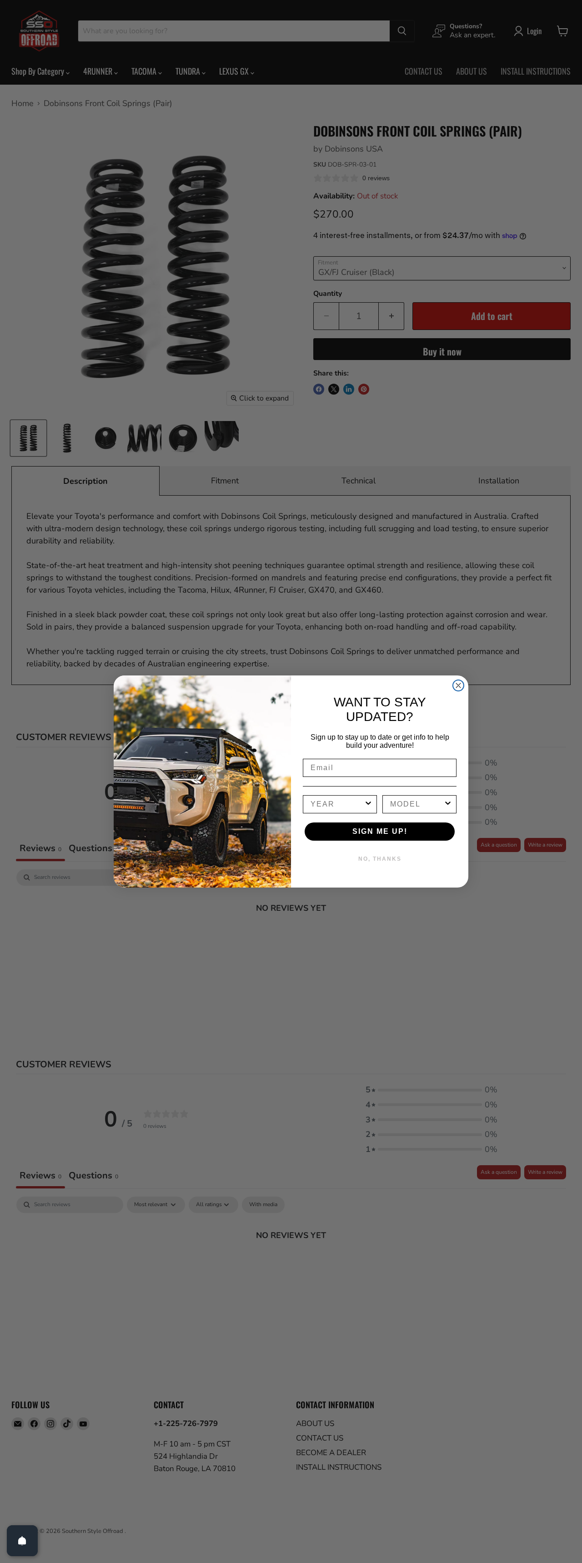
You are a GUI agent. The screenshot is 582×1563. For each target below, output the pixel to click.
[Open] (22, 1540)
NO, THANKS (379, 859)
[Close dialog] (458, 685)
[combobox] (337, 804)
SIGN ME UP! (379, 831)
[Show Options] (368, 804)
